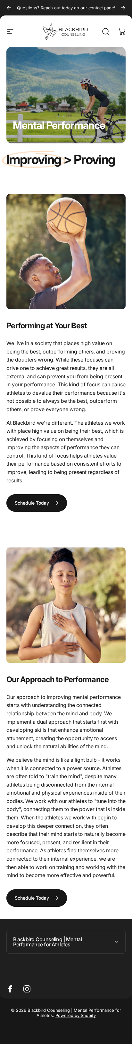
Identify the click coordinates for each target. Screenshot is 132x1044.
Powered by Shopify (75, 1015)
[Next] (123, 7)
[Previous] (9, 7)
